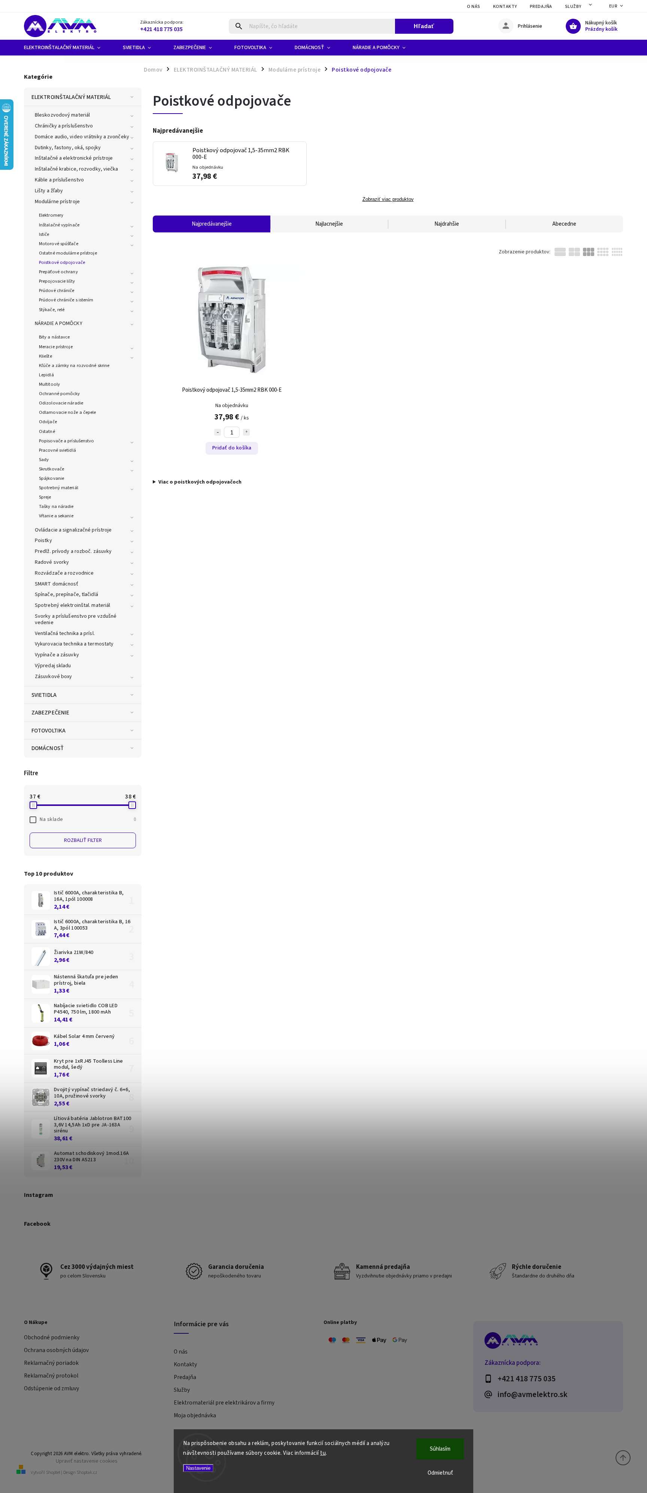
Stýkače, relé (51, 309)
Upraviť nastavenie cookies (87, 1461)
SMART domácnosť (57, 584)
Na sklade (88, 819)
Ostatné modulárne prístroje (68, 253)
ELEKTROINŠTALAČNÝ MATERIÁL (71, 97)
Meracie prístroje (56, 346)
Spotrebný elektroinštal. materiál (72, 605)
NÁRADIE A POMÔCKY (58, 323)
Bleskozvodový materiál (62, 115)
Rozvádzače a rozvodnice (64, 573)
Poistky (43, 540)
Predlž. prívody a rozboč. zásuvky (73, 551)
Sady (44, 459)
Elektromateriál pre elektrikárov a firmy (224, 1403)
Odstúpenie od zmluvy (51, 1388)
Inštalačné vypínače (59, 225)
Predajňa (541, 6)
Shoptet (53, 1472)
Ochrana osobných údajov (56, 1350)
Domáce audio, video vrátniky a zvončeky (82, 137)
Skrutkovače (51, 469)
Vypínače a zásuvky (57, 655)
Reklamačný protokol (51, 1376)
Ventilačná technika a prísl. (65, 633)
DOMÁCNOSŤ (47, 748)
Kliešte (45, 356)
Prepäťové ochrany (58, 271)
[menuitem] (68, 47)
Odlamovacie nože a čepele (67, 412)
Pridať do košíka (232, 448)
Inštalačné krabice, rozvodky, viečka (76, 169)
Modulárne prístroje (57, 201)
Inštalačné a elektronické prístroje (74, 158)
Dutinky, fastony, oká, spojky (68, 147)
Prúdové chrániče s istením (66, 300)
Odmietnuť (440, 1473)
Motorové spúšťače (58, 243)
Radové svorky (52, 562)
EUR (613, 6)
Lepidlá (46, 374)
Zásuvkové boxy (53, 676)
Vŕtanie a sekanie (56, 515)
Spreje (45, 497)
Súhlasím (440, 1449)
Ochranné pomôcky (59, 393)
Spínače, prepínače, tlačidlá (66, 594)
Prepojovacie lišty (57, 281)
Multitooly (49, 384)
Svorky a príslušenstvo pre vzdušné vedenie (75, 619)
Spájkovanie (51, 478)
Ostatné (47, 431)
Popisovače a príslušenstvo (66, 440)
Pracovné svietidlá (57, 450)
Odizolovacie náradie (61, 403)
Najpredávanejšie (212, 224)
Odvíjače (48, 421)
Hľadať (424, 26)
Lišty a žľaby (49, 191)
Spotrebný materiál (58, 487)
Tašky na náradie (56, 506)
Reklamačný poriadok (51, 1363)
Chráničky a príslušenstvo (64, 126)
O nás (473, 6)
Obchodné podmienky (51, 1337)
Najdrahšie (446, 224)
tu (323, 1453)
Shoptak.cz (87, 1472)
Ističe (44, 234)
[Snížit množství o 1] (217, 432)
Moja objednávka (195, 1415)
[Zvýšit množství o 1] (246, 432)
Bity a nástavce (54, 337)
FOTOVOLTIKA (48, 730)
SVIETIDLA (44, 695)
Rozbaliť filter (83, 840)
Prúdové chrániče (57, 290)
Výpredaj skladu (53, 665)
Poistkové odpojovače (62, 262)
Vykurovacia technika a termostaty (74, 644)
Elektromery (51, 215)
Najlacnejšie (329, 224)
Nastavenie (198, 1468)
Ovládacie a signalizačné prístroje (73, 530)
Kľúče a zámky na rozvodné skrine (74, 365)
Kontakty (505, 6)
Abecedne (564, 224)
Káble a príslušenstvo (59, 180)
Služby (573, 6)
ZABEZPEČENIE (50, 712)
